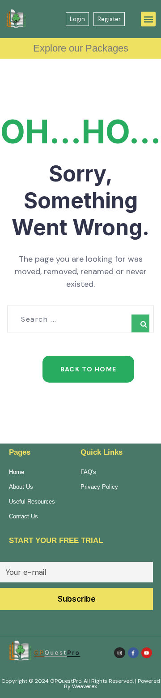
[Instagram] (119, 652)
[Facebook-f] (133, 652)
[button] (148, 19)
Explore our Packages (80, 48)
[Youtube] (146, 652)
